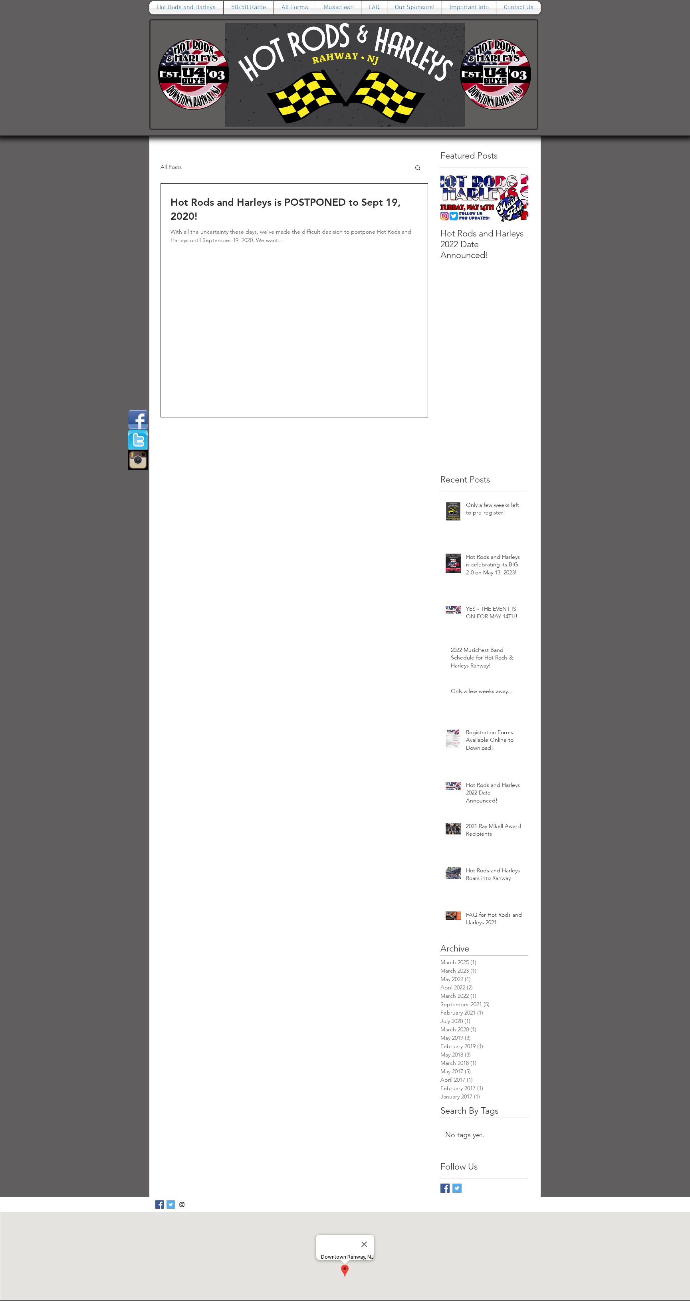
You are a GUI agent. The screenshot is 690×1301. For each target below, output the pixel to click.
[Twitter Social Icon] (171, 1204)
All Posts (171, 167)
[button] (418, 168)
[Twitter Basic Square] (457, 1188)
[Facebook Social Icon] (159, 1204)
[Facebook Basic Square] (445, 1188)
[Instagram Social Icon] (182, 1204)
